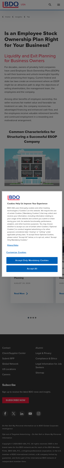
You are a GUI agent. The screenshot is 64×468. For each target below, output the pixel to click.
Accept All (32, 268)
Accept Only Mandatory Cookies (32, 260)
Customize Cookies (16, 252)
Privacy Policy (12, 245)
